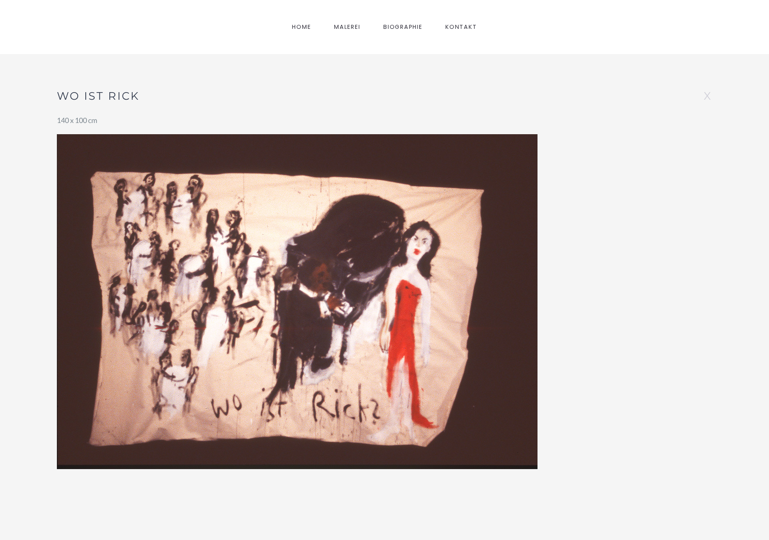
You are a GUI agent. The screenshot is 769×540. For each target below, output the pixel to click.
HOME (301, 27)
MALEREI (347, 27)
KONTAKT (461, 27)
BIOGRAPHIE (403, 27)
